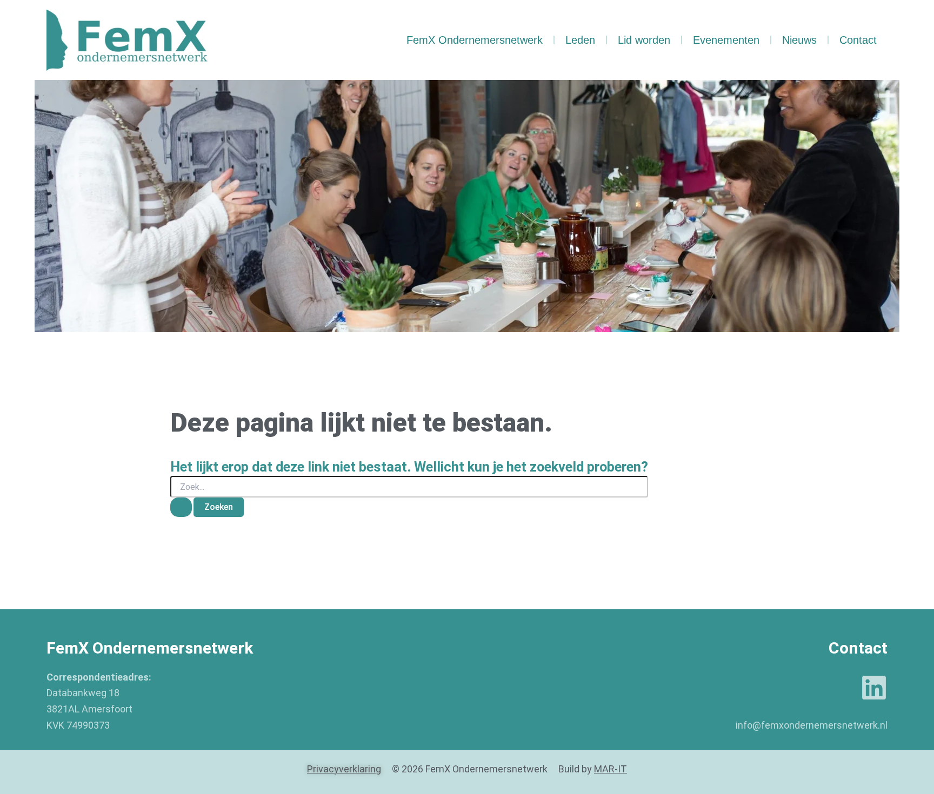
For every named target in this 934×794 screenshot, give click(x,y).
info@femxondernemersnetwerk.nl (812, 725)
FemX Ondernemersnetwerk (474, 40)
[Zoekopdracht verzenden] (181, 507)
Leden (580, 40)
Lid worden (644, 40)
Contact (858, 40)
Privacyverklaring (344, 769)
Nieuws (799, 40)
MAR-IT (610, 769)
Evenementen (726, 40)
